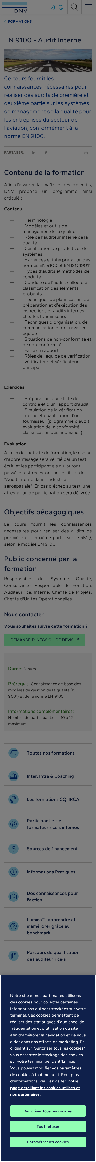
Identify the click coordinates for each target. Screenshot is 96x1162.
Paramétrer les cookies (48, 1142)
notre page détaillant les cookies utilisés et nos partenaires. (45, 1088)
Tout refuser (48, 1126)
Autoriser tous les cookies (48, 1111)
